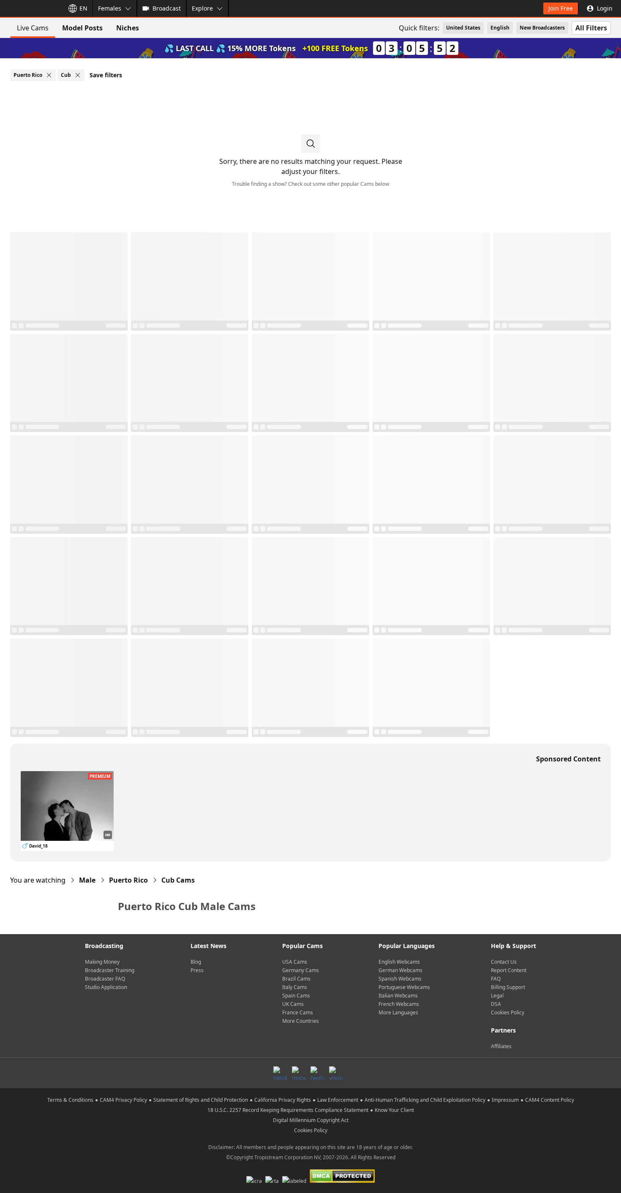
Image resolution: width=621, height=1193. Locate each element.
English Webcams (399, 961)
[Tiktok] (280, 1073)
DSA (496, 1004)
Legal (497, 995)
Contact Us (504, 961)
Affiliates (501, 1046)
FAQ (496, 978)
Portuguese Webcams (404, 987)
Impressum (505, 1099)
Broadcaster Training (109, 970)
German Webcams (400, 970)
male (87, 880)
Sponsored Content (568, 759)
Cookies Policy (507, 1012)
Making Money (102, 961)
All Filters (591, 28)
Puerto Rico (128, 880)
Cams (178, 880)
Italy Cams (294, 987)
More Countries (300, 1021)
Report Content (508, 970)
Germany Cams (300, 970)
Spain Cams (296, 995)
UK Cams (293, 1004)
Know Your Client (394, 1110)
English (499, 27)
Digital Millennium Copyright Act (311, 1120)
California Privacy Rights (282, 1099)
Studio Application (106, 987)
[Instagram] (298, 1073)
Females (109, 8)
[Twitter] (317, 1073)
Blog (196, 961)
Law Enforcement (337, 1099)
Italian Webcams (398, 995)
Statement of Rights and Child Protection (200, 1099)
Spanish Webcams (400, 978)
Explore (202, 8)
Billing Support (508, 987)
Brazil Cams (296, 978)
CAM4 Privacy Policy (123, 1099)
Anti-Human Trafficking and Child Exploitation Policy (425, 1099)
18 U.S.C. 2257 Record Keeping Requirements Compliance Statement (287, 1110)
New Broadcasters (542, 27)
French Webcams (399, 1004)
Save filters (106, 75)
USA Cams (294, 961)
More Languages (398, 1012)
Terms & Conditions (70, 1099)
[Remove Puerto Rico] (49, 75)
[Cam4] (30, 8)
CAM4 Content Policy (549, 1099)
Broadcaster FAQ (105, 978)
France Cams (297, 1012)
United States (463, 27)
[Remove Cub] (78, 75)
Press (197, 970)
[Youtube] (336, 1073)
